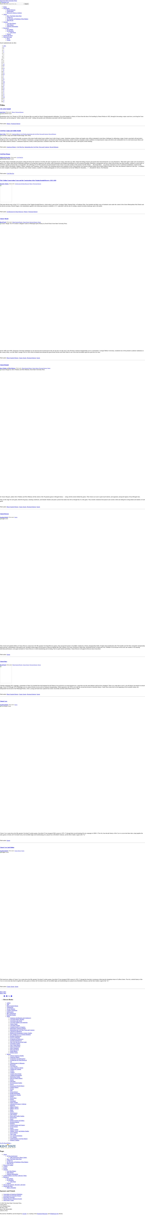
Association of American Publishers (12, 1194)
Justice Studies (14, 1102)
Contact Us (10, 17)
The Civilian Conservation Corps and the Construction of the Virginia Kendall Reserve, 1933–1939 (28, 180)
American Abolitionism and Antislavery (20, 1018)
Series (8, 1016)
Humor (12, 1099)
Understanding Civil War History (19, 1138)
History (13, 112)
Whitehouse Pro (54, 1213)
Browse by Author (8, 1165)
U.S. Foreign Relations (16, 1135)
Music (11, 1110)
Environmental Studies (16, 1083)
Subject (9, 1054)
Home (5, 7)
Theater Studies (14, 1129)
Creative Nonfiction (12, 1010)
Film (11, 1090)
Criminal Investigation (16, 1075)
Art (11, 1061)
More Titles (3, 991)
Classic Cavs (3, 701)
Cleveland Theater (15, 1025)
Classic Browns (4, 514)
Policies (9, 34)
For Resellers (10, 31)
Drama (12, 1080)
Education (12, 1081)
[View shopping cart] (4, 2)
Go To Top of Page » (5, 1143)
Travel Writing (14, 1132)
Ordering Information (12, 26)
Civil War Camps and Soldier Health (10, 130)
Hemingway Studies (15, 1095)
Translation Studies (15, 1043)
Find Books (6, 8)
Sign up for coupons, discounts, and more (14, 1184)
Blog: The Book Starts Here (14, 16)
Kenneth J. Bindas (4, 183)
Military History (14, 1107)
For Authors (10, 29)
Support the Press (8, 35)
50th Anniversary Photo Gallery (18, 1157)
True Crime (13, 1134)
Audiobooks (10, 1007)
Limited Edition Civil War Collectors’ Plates (15, 1175)
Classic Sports (26, 222)
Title (8, 1004)
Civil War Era (24, 134)
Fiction (12, 1089)
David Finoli (3, 222)
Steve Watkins (3, 368)
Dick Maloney (12, 368)
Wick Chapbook (14, 1048)
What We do (10, 20)
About (5, 14)
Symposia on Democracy (16, 1039)
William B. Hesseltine (5, 157)
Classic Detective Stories (16, 1067)
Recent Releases (11, 10)
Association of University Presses (12, 1195)
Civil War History (11, 23)
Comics (12, 1070)
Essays (12, 1084)
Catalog (5, 1166)
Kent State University (9, 1197)
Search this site (4, 4)
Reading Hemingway (15, 1036)
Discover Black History (16, 1078)
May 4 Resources (11, 1013)
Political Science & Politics (17, 1120)
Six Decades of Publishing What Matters (17, 19)
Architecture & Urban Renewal (22, 183)
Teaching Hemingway (16, 1040)
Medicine (12, 1105)
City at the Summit (5, 109)
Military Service (14, 1108)
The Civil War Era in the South (18, 1042)
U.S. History (13, 1137)
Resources (6, 28)
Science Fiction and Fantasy (17, 1125)
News (8, 38)
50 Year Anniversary (12, 1156)
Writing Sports (14, 1052)
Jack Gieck (2, 112)
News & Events (7, 37)
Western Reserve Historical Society (12, 1198)
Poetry (12, 1119)
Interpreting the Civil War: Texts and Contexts (37, 134)
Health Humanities (15, 1093)
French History (14, 1092)
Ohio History (10, 25)
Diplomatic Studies (15, 1077)
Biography (13, 1064)
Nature (12, 1111)
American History (16, 134)
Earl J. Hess (3, 134)
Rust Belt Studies (11, 1015)
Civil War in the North (16, 1021)
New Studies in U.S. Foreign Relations (20, 1034)
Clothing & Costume (15, 1069)
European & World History (17, 1086)
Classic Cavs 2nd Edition (7, 847)
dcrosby (24, 1213)
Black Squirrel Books (17, 222)
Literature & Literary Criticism (18, 1104)
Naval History (14, 1113)
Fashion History (14, 1087)
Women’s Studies (14, 1140)
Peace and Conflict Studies (17, 1116)
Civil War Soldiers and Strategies (19, 1022)
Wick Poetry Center (8, 1200)
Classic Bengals (4, 365)
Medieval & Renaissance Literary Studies (21, 1033)
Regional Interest (19, 112)
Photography (13, 1117)
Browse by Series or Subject (14, 13)
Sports (39, 222)
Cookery (12, 1072)
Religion (12, 1123)
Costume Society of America (17, 1027)
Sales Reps (13, 32)
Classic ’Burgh (4, 218)
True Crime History (15, 1045)
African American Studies (17, 1055)
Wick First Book (14, 1049)
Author (8, 1003)
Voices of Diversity (15, 1046)
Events (8, 40)
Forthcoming (10, 11)
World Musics (13, 1051)
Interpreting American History (18, 1028)
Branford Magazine (42, 1213)
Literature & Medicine (16, 1031)
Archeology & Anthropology (17, 1058)
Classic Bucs (3, 661)
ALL (4, 45)
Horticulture (13, 1098)
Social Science (14, 1126)
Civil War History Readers (17, 1019)
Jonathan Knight (4, 517)
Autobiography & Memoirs (17, 1063)
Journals (5, 22)
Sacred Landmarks (15, 1037)
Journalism (13, 1101)
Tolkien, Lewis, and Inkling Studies (19, 1131)
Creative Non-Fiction (15, 1074)
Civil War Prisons (5, 154)
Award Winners (11, 1009)
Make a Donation (11, 1187)
